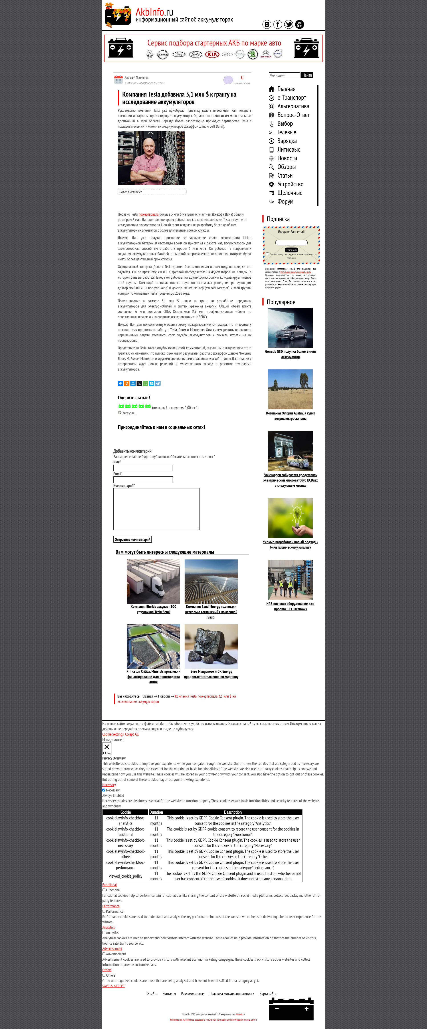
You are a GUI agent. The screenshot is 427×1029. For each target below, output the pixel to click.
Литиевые (289, 149)
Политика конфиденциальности (231, 993)
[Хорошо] (141, 406)
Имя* (117, 461)
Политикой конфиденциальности (295, 272)
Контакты (169, 993)
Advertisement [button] (112, 948)
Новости (287, 157)
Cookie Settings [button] (113, 734)
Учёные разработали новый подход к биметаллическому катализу (290, 544)
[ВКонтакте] (120, 383)
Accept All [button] (132, 734)
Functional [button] (109, 884)
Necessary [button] (109, 784)
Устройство (291, 183)
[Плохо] (128, 406)
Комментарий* (124, 485)
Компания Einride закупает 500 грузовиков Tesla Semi (153, 609)
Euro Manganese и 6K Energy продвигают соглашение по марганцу (211, 674)
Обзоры (287, 166)
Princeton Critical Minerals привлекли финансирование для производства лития (153, 676)
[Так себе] (134, 406)
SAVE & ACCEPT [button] (113, 985)
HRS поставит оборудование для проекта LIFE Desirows (290, 606)
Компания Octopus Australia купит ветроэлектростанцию (290, 415)
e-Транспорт (292, 97)
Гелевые (287, 131)
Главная (287, 88)
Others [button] (106, 969)
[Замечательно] (148, 406)
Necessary (113, 790)
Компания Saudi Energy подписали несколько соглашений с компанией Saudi (211, 612)
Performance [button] (110, 905)
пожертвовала (149, 214)
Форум (286, 201)
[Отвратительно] (121, 406)
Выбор (285, 123)
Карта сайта (268, 993)
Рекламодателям (192, 993)
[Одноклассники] (126, 383)
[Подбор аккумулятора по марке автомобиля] (213, 48)
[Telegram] (158, 383)
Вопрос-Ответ (294, 114)
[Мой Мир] (133, 383)
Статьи (285, 175)
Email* (118, 473)
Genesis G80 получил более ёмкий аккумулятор (290, 354)
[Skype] (151, 383)
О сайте (152, 993)
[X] (139, 383)
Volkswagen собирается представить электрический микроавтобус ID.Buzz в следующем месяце (290, 480)
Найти (307, 75)
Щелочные (290, 192)
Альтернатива (293, 105)
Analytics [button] (108, 927)
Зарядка (287, 140)
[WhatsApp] (145, 383)
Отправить (291, 250)
